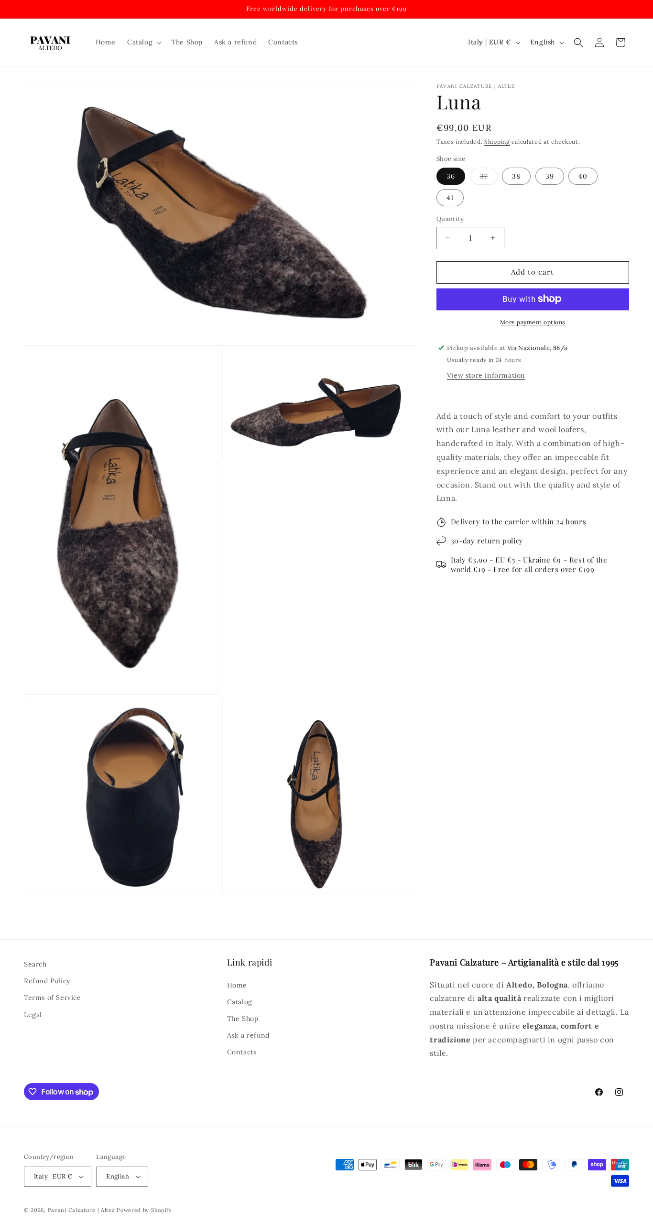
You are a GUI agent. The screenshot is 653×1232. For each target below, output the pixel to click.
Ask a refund (248, 1035)
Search (35, 964)
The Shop (243, 1018)
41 (450, 197)
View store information (486, 375)
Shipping (497, 141)
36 (450, 176)
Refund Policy (47, 981)
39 (549, 176)
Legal (33, 1014)
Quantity (450, 219)
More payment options (533, 321)
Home (237, 984)
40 (583, 176)
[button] (143, 42)
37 (489, 178)
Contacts (242, 1052)
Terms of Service (52, 997)
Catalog (239, 1002)
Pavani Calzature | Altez (81, 1210)
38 (516, 176)
